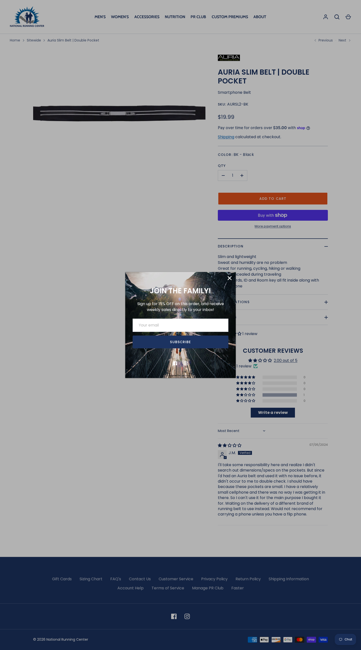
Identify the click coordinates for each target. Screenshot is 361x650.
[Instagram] (185, 363)
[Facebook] (175, 363)
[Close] (229, 278)
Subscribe (180, 341)
